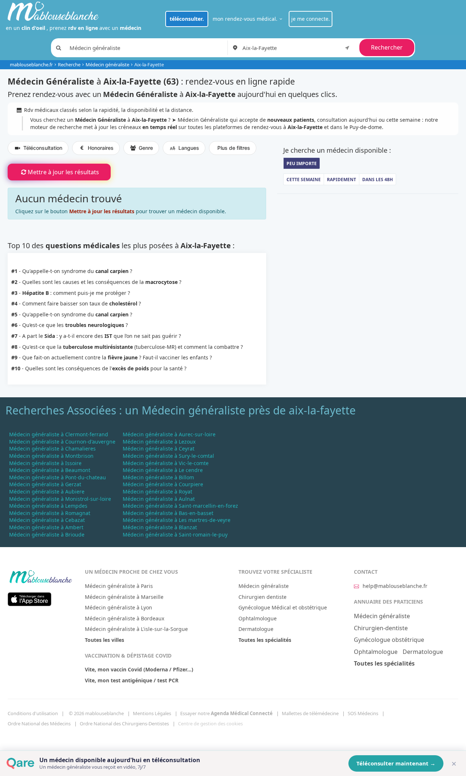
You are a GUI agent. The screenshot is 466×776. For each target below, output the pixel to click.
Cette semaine (304, 179)
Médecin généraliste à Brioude (46, 534)
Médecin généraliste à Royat (157, 491)
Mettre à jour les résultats (63, 172)
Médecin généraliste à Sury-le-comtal (168, 455)
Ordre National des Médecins (39, 723)
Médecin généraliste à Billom (158, 477)
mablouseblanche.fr (31, 64)
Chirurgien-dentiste (381, 628)
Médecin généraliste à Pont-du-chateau (57, 477)
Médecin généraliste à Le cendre (163, 470)
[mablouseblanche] (40, 575)
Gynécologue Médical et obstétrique (282, 607)
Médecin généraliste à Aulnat (159, 498)
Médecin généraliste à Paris (119, 585)
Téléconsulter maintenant (395, 763)
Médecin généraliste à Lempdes (48, 505)
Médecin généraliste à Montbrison (51, 455)
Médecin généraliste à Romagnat (49, 513)
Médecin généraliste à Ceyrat (158, 448)
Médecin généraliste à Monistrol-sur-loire (60, 498)
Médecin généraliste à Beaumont (49, 470)
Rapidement (341, 179)
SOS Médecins (363, 713)
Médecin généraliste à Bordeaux (124, 618)
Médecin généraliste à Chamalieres (52, 448)
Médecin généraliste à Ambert (46, 527)
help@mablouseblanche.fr (395, 585)
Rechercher (387, 47)
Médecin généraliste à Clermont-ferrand (58, 434)
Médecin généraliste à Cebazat (47, 519)
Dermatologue (255, 628)
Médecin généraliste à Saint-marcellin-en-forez (180, 505)
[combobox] (297, 47)
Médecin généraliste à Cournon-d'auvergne (62, 441)
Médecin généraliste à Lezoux (159, 441)
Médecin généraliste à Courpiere (163, 484)
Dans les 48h (377, 179)
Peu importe (302, 163)
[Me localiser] (347, 47)
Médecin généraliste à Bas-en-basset (168, 513)
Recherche (69, 64)
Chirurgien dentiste (262, 596)
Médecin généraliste (107, 64)
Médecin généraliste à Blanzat (160, 527)
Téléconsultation (42, 148)
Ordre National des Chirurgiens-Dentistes (124, 723)
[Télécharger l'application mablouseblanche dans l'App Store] (29, 598)
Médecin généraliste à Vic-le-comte (166, 463)
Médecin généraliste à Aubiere (46, 491)
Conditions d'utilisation (33, 713)
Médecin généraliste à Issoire (45, 463)
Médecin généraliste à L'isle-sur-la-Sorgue (136, 628)
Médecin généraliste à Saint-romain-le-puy (175, 534)
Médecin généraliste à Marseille (124, 596)
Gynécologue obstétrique (389, 640)
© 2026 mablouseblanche (96, 713)
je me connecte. (310, 18)
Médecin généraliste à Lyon (118, 607)
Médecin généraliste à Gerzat (45, 484)
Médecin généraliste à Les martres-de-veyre (176, 519)
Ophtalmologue (257, 618)
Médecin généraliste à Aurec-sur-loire (169, 434)
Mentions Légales (152, 713)
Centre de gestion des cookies (210, 723)
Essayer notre (226, 713)
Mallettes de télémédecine (310, 713)
